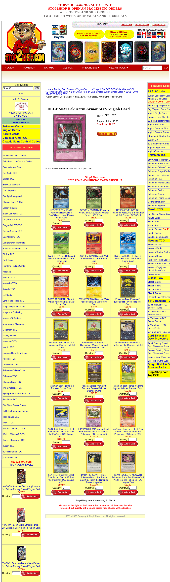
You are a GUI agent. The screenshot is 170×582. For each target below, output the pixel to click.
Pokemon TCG (10, 376)
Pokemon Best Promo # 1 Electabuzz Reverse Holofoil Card (127, 302)
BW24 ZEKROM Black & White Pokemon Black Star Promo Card (94, 302)
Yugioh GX (153, 140)
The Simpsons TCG (12, 388)
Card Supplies (9, 190)
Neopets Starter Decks (159, 252)
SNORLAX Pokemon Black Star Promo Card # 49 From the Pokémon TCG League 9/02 (61, 433)
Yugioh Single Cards (157, 113)
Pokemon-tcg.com (156, 205)
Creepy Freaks (10, 208)
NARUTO (49, 67)
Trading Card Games (64, 89)
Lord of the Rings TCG (13, 301)
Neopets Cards (155, 244)
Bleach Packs (154, 285)
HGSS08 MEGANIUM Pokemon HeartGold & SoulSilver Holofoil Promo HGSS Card (94, 212)
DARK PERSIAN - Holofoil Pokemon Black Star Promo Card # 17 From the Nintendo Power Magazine (94, 479)
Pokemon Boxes (156, 194)
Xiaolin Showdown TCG (14, 440)
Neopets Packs (155, 248)
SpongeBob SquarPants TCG (17, 393)
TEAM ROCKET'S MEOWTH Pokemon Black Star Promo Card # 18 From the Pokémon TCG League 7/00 (128, 479)
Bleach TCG (8, 179)
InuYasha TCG (10, 283)
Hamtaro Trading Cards (14, 266)
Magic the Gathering (12, 312)
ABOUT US (127, 24)
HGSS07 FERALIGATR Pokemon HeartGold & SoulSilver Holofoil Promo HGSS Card (61, 214)
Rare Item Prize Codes (159, 260)
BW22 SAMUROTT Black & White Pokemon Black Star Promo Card (127, 258)
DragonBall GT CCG (12, 225)
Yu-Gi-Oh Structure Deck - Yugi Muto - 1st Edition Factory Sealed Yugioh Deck (21, 488)
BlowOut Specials (11, 184)
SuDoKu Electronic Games (16, 411)
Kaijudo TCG (9, 289)
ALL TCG (68, 67)
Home (21, 93)
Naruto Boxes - (158, 229)
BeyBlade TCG (10, 173)
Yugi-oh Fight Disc (156, 147)
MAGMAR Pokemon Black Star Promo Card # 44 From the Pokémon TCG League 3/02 (128, 431)
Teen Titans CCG (11, 417)
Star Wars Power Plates (14, 405)
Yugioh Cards (11, 130)
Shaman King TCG (12, 382)
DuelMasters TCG (11, 237)
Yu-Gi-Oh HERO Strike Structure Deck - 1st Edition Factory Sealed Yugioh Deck (21, 526)
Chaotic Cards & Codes (14, 202)
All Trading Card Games (14, 155)
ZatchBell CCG (10, 457)
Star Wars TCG (10, 399)
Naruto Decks (154, 233)
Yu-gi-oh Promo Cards (158, 143)
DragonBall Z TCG (11, 219)
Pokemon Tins (155, 179)
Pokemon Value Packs (159, 186)
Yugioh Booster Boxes (158, 132)
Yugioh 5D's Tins (156, 124)
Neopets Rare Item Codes (15, 353)
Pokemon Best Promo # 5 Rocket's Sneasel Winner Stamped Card (94, 388)
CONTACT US (159, 24)
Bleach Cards (154, 282)
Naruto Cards (10, 134)
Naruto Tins (153, 221)
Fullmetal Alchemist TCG (15, 248)
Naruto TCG (8, 347)
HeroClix (7, 272)
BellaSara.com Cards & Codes (17, 161)
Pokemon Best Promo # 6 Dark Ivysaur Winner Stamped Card (128, 387)
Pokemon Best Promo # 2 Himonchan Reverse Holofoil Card (61, 345)
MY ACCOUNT (142, 24)
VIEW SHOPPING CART (21, 113)
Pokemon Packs (156, 190)
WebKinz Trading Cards (14, 428)
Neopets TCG (9, 359)
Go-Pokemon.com (156, 202)
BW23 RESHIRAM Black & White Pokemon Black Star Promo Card (61, 302)
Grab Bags (8, 260)
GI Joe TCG (8, 254)
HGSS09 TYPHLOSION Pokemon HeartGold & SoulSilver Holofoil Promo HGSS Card (128, 212)
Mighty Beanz (9, 335)
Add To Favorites (21, 99)
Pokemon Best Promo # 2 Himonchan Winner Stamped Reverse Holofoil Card (94, 345)
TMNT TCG (8, 422)
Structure (152, 136)
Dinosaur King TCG (14, 137)
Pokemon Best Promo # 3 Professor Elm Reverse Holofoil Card (128, 345)
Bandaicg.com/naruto (158, 237)
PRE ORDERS (90, 67)
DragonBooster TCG (12, 231)
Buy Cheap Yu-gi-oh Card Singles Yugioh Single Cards (97, 92)
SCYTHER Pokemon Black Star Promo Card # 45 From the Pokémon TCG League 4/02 (61, 479)
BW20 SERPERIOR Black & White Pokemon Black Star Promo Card (61, 258)
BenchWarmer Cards (13, 167)
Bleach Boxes (154, 289)
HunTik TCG (9, 277)
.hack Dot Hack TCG (13, 213)
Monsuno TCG (10, 341)
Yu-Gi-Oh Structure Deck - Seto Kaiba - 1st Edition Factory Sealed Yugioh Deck (21, 565)
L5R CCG (7, 295)
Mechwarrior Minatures (13, 324)
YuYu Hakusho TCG (12, 451)
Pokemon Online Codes (14, 370)
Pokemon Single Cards (159, 171)
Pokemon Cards (12, 126)
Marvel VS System (12, 318)
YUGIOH (9, 67)
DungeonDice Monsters (14, 242)
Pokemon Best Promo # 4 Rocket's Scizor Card (61, 387)
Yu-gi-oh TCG (156, 91)
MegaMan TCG (10, 330)
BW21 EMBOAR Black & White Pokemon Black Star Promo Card (94, 258)
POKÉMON (29, 67)
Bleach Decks (154, 293)
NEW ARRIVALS (117, 67)
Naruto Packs (154, 225)
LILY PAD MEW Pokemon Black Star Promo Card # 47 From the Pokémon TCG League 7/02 (94, 431)
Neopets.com (154, 274)
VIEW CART (102, 24)
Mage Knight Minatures (14, 306)
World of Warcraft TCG (14, 434)
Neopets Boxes (155, 256)
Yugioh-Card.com (156, 151)
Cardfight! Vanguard (12, 196)
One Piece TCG (10, 364)
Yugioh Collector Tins (158, 128)
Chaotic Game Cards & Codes (21, 141)
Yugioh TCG (8, 446)
